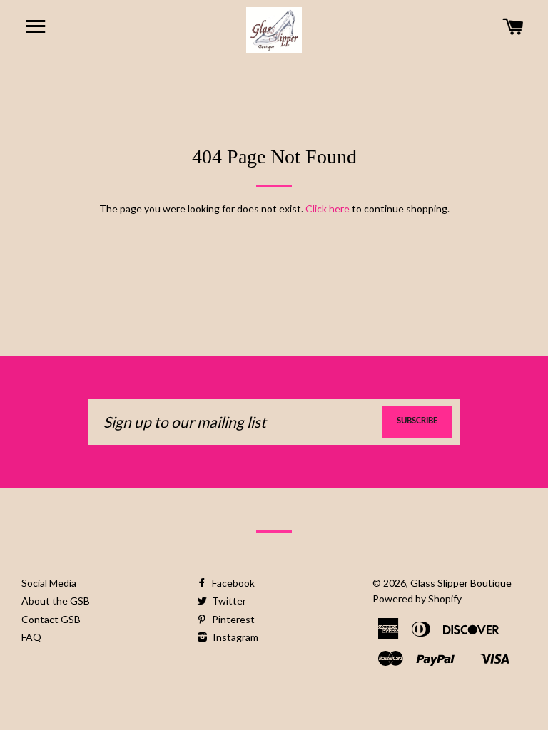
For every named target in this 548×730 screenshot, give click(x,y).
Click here (327, 208)
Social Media (48, 583)
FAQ (31, 637)
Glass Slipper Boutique (461, 583)
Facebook (232, 583)
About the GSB (55, 601)
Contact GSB (51, 619)
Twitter (228, 601)
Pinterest (232, 619)
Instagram (234, 637)
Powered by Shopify (417, 598)
